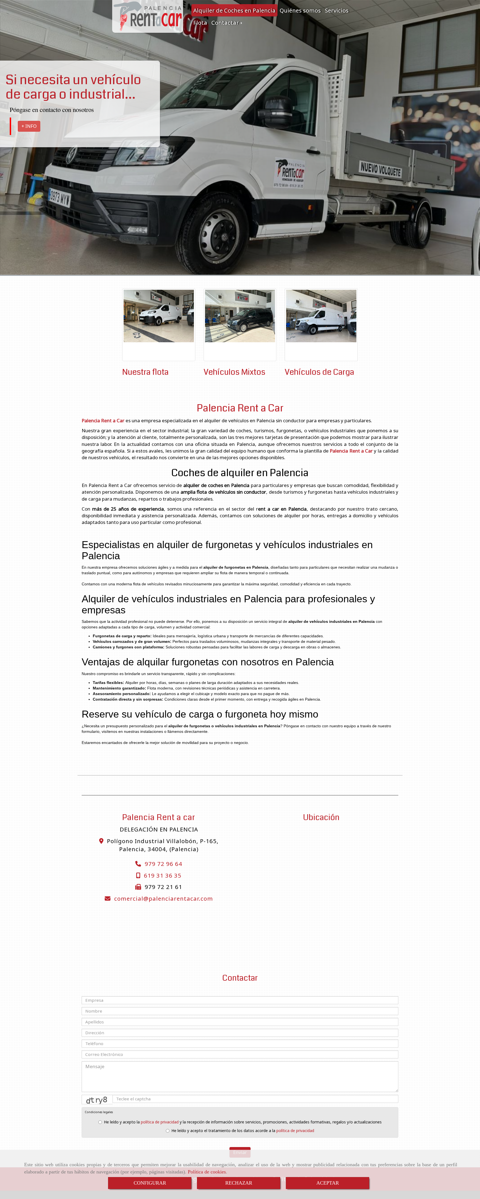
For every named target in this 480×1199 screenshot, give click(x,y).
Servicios (337, 10)
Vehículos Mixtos (234, 372)
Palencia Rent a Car (240, 408)
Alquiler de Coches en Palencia (234, 10)
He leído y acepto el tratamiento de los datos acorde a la (242, 1130)
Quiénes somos (300, 10)
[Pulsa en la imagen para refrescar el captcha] (97, 1099)
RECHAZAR (238, 1183)
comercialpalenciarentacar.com (163, 898)
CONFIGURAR (150, 1183)
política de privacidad (160, 1122)
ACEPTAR (327, 1183)
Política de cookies (207, 1172)
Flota (200, 22)
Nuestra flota (145, 372)
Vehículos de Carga (319, 372)
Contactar (225, 22)
